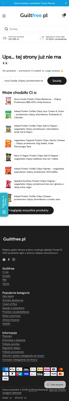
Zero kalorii (8, 296)
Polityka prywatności (13, 351)
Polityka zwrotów (11, 344)
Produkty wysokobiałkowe (15, 311)
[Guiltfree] (33, 16)
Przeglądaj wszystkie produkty (28, 210)
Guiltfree (32, 389)
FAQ (4, 279)
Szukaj (57, 81)
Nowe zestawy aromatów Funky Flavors (34, 3)
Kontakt (6, 275)
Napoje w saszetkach (13, 308)
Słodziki (6, 323)
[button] (63, 16)
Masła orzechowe (11, 315)
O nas (5, 271)
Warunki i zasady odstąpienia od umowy (23, 355)
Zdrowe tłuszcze (10, 319)
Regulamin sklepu (11, 347)
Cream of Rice (9, 304)
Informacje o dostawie (13, 340)
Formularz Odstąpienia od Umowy (19, 359)
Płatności (7, 336)
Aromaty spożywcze (12, 300)
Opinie (5, 283)
